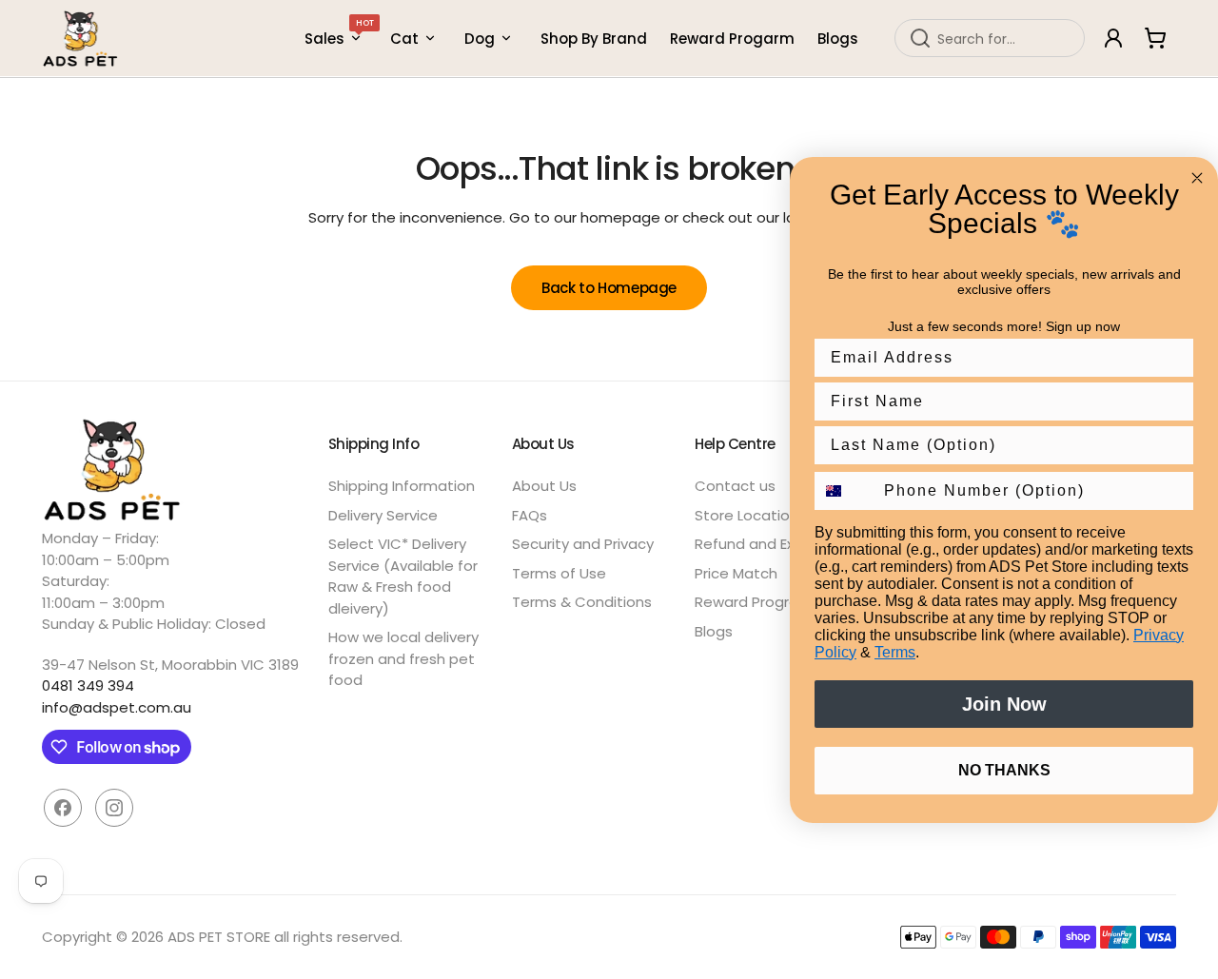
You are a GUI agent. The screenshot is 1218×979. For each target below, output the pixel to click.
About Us (544, 486)
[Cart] (1155, 38)
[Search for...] (920, 38)
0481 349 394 (88, 685)
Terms (894, 652)
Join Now (1004, 704)
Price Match (736, 573)
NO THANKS (1004, 770)
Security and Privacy (583, 544)
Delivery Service (383, 515)
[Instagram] (114, 808)
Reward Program (754, 602)
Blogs (714, 631)
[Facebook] (63, 808)
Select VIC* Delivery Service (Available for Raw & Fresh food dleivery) (403, 576)
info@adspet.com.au (116, 707)
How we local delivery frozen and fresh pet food (403, 658)
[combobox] (989, 38)
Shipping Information (401, 486)
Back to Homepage (609, 288)
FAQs (529, 515)
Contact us (735, 486)
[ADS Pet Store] (81, 39)
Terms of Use (559, 573)
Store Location (746, 515)
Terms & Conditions (582, 602)
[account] (1113, 38)
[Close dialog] (1197, 177)
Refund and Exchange (771, 544)
